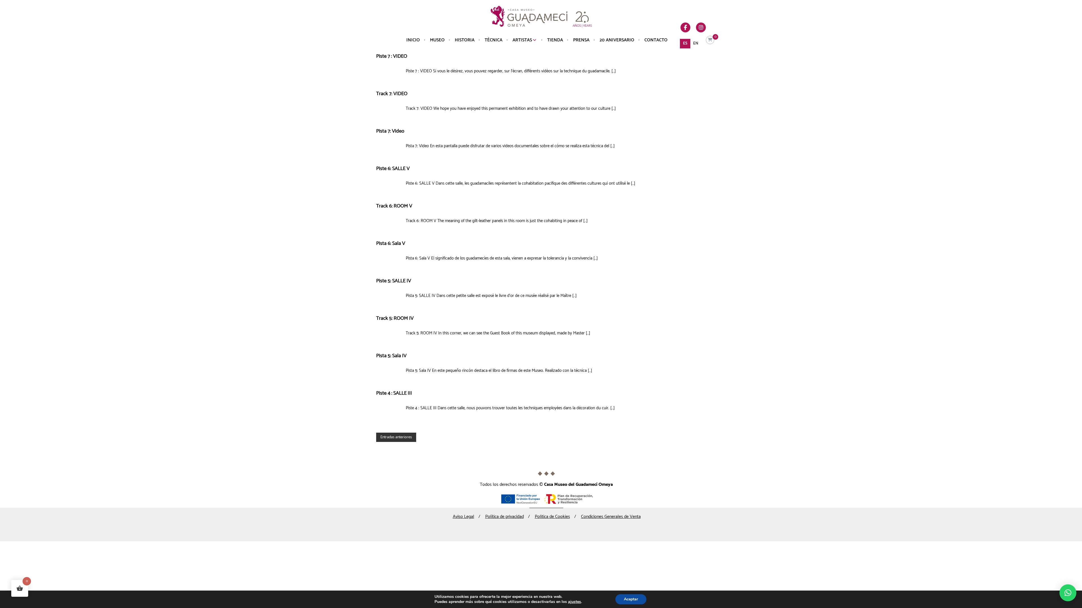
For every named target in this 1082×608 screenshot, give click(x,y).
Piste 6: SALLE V (393, 168)
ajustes (574, 601)
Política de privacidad (504, 516)
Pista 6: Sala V (390, 243)
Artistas (522, 40)
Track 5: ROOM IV (395, 318)
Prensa (581, 40)
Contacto (656, 40)
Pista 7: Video (390, 131)
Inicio (413, 40)
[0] (710, 40)
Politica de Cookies (552, 516)
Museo (437, 40)
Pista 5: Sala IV (391, 356)
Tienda (555, 40)
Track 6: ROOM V (394, 206)
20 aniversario (617, 40)
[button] (1067, 592)
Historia (465, 40)
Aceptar (631, 599)
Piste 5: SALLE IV (393, 281)
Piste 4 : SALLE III (394, 393)
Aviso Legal (463, 516)
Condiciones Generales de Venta (611, 516)
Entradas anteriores (396, 437)
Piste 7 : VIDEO (391, 56)
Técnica (493, 40)
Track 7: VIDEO (391, 94)
